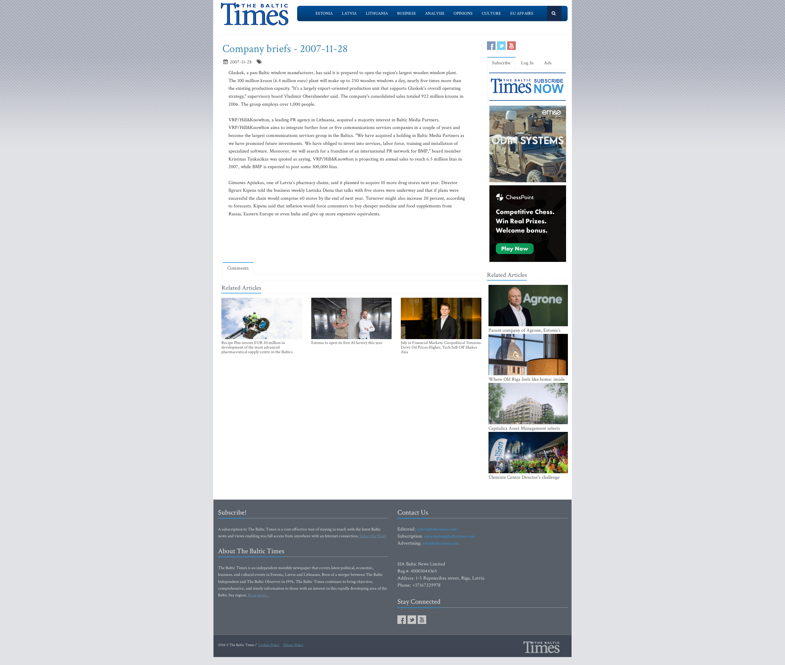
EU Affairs (521, 13)
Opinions (463, 13)
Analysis (434, 13)
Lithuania (377, 13)
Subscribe (501, 63)
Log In (527, 63)
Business (406, 13)
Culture (491, 13)
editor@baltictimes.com (437, 529)
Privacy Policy (293, 645)
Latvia (349, 13)
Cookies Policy (268, 645)
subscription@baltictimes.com (449, 536)
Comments (238, 268)
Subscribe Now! (372, 536)
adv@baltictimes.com (441, 543)
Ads (548, 63)
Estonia (324, 13)
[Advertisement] (352, 239)
